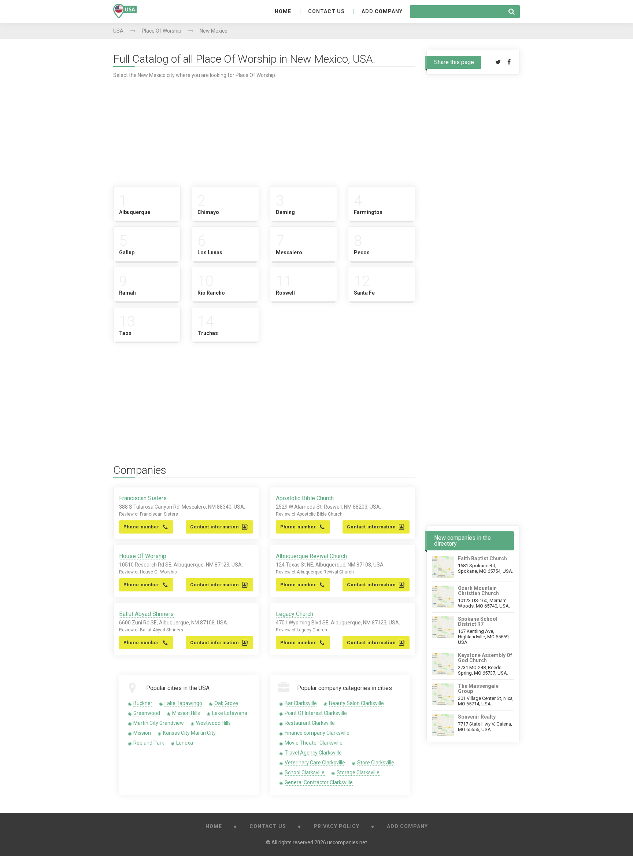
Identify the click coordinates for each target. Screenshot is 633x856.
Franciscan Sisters (143, 498)
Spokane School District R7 (477, 621)
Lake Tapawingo (183, 703)
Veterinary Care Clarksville (315, 762)
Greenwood (146, 713)
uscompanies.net (347, 842)
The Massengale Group (478, 688)
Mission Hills (186, 713)
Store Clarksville (375, 762)
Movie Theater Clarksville (314, 743)
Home (283, 11)
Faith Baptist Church (482, 558)
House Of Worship (142, 556)
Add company (382, 11)
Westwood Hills (213, 723)
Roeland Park (148, 743)
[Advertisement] (264, 129)
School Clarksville (305, 772)
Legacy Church (294, 613)
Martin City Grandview (158, 723)
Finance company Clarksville (317, 733)
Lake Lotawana (229, 713)
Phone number (141, 527)
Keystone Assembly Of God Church (485, 658)
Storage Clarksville (358, 772)
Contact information (214, 527)
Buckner (142, 703)
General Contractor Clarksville (319, 782)
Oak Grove (226, 703)
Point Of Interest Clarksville (316, 713)
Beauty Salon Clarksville (356, 703)
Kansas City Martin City (189, 733)
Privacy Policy (336, 826)
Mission (142, 733)
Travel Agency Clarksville (313, 753)
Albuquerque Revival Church (311, 556)
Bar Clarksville (301, 703)
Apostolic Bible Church (305, 498)
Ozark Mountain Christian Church (478, 591)
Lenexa (184, 743)
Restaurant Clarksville (310, 723)
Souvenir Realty (477, 716)
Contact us (326, 11)
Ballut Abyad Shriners (146, 613)
